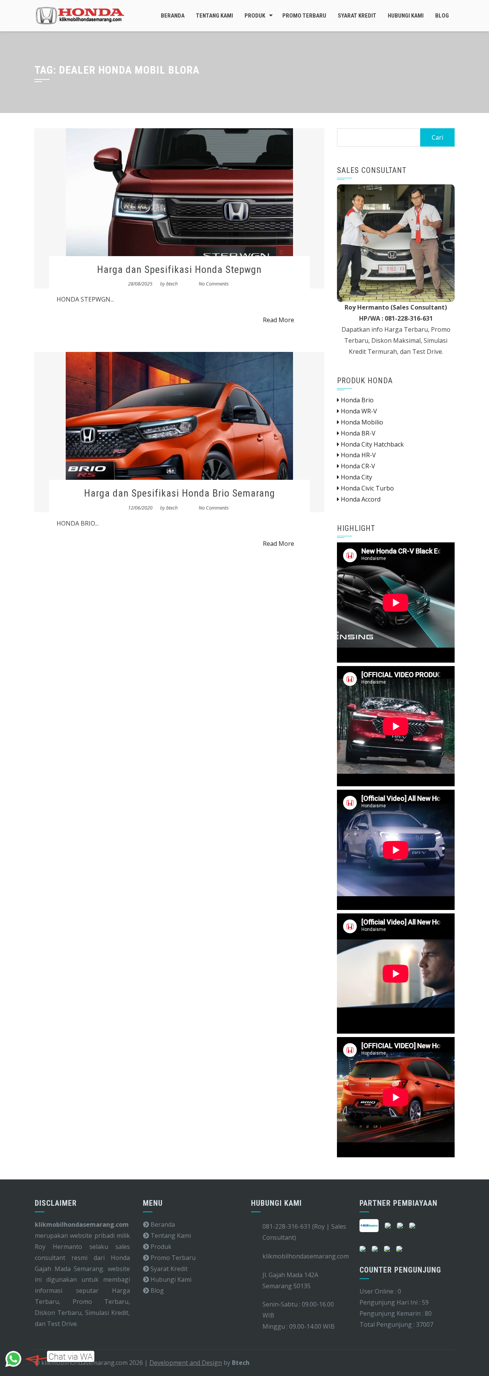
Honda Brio (356, 400)
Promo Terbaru (304, 15)
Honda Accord (360, 499)
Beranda (173, 15)
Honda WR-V (358, 411)
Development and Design (185, 1362)
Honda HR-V (357, 455)
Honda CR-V (357, 466)
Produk (254, 15)
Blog (442, 15)
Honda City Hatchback (371, 444)
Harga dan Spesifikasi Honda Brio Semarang (179, 493)
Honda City (355, 477)
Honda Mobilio (361, 422)
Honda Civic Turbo (366, 488)
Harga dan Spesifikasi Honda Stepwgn (179, 269)
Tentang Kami (214, 15)
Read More (278, 320)
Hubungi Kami (406, 15)
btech (172, 283)
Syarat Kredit (357, 15)
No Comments (214, 283)
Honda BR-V (357, 433)
